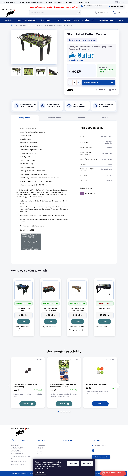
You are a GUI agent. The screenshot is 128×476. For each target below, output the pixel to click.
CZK (120, 2)
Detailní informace (76, 60)
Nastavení (40, 473)
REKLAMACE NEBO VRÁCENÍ (54, 2)
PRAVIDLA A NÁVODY (82, 2)
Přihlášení (40, 448)
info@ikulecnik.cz (100, 445)
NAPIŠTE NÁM (15, 445)
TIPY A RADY (69, 2)
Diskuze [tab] (104, 118)
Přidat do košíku (91, 83)
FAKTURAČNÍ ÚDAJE (17, 448)
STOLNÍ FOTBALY (91, 193)
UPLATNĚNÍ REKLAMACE (18, 464)
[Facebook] (93, 450)
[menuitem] (8, 20)
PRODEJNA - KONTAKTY (9, 2)
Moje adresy (41, 454)
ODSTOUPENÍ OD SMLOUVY (19, 461)
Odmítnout (73, 463)
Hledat (78, 12)
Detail (23, 321)
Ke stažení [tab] (81, 118)
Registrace (40, 451)
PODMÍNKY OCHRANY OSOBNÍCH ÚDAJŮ (21, 458)
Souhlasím (87, 463)
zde (47, 468)
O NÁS (22, 2)
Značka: (90, 40)
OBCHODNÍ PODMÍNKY (18, 454)
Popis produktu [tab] (25, 118)
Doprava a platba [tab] (54, 118)
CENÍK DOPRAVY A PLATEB (34, 2)
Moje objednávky (42, 445)
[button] (58, 412)
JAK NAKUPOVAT (16, 451)
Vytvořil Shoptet (98, 473)
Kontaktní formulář (101, 457)
